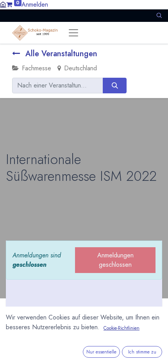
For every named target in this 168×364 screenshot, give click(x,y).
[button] (159, 15)
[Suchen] (115, 85)
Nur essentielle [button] (101, 351)
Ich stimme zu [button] (142, 351)
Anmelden (34, 4)
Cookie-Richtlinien (121, 328)
